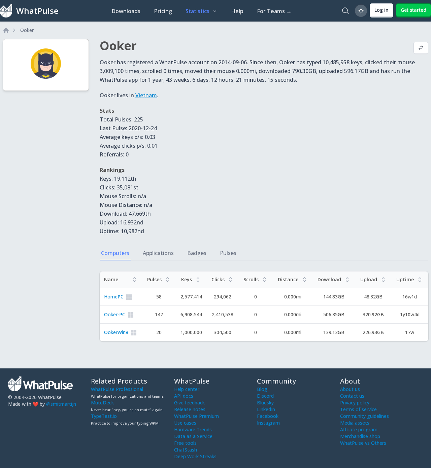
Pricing (163, 11)
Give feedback (189, 402)
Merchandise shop (360, 436)
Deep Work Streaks (195, 456)
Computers (115, 253)
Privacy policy (354, 402)
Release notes (189, 409)
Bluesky (265, 402)
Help (237, 11)
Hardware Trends (193, 429)
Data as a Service (193, 436)
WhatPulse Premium (196, 416)
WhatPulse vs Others (363, 443)
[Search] (345, 11)
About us (350, 389)
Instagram (268, 423)
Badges (196, 253)
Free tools (185, 443)
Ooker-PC (114, 314)
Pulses (228, 253)
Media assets (354, 423)
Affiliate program (358, 429)
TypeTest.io (104, 416)
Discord (265, 396)
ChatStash (185, 449)
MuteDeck (102, 402)
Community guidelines (364, 416)
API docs (183, 396)
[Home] (6, 30)
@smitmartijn (61, 404)
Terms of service (358, 409)
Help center (186, 389)
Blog (262, 389)
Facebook (267, 416)
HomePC (114, 296)
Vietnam (146, 95)
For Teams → (274, 11)
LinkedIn (266, 409)
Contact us (352, 396)
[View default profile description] (420, 48)
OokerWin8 (116, 332)
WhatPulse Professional (117, 389)
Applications (158, 253)
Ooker (27, 30)
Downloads (125, 11)
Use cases (185, 423)
